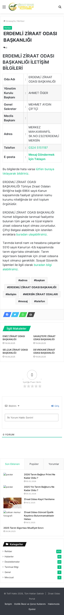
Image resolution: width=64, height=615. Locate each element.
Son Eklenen (12, 464)
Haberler (9, 556)
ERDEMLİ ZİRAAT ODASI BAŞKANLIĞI (32, 287)
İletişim (8, 604)
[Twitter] (14, 314)
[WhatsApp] (22, 314)
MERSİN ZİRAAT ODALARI (41, 294)
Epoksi (32, 609)
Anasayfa (10, 21)
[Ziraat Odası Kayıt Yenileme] (12, 503)
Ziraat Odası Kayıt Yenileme (39, 499)
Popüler (34, 464)
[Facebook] (6, 314)
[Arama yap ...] (60, 8)
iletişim (11, 294)
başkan (40, 280)
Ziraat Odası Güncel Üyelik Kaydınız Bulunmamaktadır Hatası (39, 515)
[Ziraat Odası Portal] (21, 6)
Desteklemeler (12, 561)
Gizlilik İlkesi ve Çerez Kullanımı (30, 604)
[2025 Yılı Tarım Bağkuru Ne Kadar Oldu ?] (12, 490)
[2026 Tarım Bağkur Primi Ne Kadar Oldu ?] (12, 478)
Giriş (56, 405)
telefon (40, 301)
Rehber (21, 21)
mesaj (24, 301)
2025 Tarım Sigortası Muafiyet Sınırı (23, 527)
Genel (8, 572)
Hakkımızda (53, 604)
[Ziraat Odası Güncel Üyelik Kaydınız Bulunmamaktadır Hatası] (12, 517)
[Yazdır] (30, 314)
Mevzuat (9, 577)
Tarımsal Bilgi (11, 567)
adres (23, 280)
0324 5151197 (38, 147)
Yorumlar (54, 464)
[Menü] (4, 8)
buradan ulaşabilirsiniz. (32, 234)
